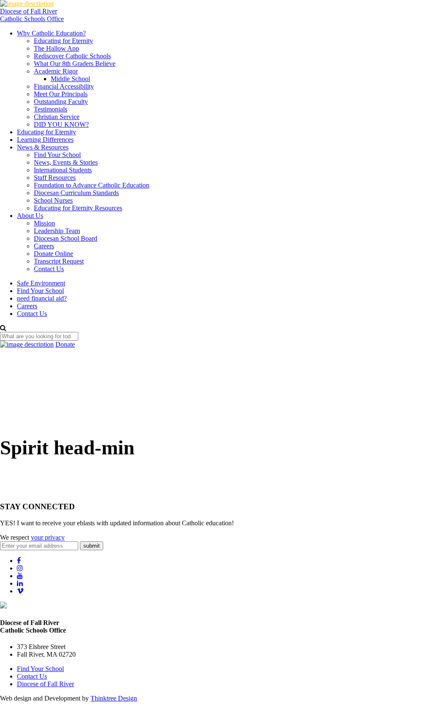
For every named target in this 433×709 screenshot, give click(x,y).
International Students (63, 170)
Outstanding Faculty (61, 101)
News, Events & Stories (66, 162)
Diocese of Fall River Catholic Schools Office (32, 15)
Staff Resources (55, 177)
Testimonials (50, 109)
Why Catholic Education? (51, 33)
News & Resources (43, 147)
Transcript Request (59, 261)
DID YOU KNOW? (61, 124)
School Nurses (53, 200)
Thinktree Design (113, 698)
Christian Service (56, 116)
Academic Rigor (56, 71)
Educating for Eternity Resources (78, 208)
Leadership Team (57, 230)
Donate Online (53, 253)
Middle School (70, 78)
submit (91, 546)
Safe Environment (41, 283)
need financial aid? (42, 298)
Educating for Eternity (63, 40)
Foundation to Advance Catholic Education (91, 185)
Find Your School (57, 154)
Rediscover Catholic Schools (72, 56)
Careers (44, 246)
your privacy (48, 537)
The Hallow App (56, 48)
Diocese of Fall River (45, 683)
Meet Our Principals (61, 94)
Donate (65, 344)
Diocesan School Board (65, 238)
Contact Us (49, 268)
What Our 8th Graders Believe (74, 63)
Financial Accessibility (64, 86)
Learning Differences (45, 139)
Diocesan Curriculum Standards (76, 192)
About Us (30, 215)
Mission (44, 223)
